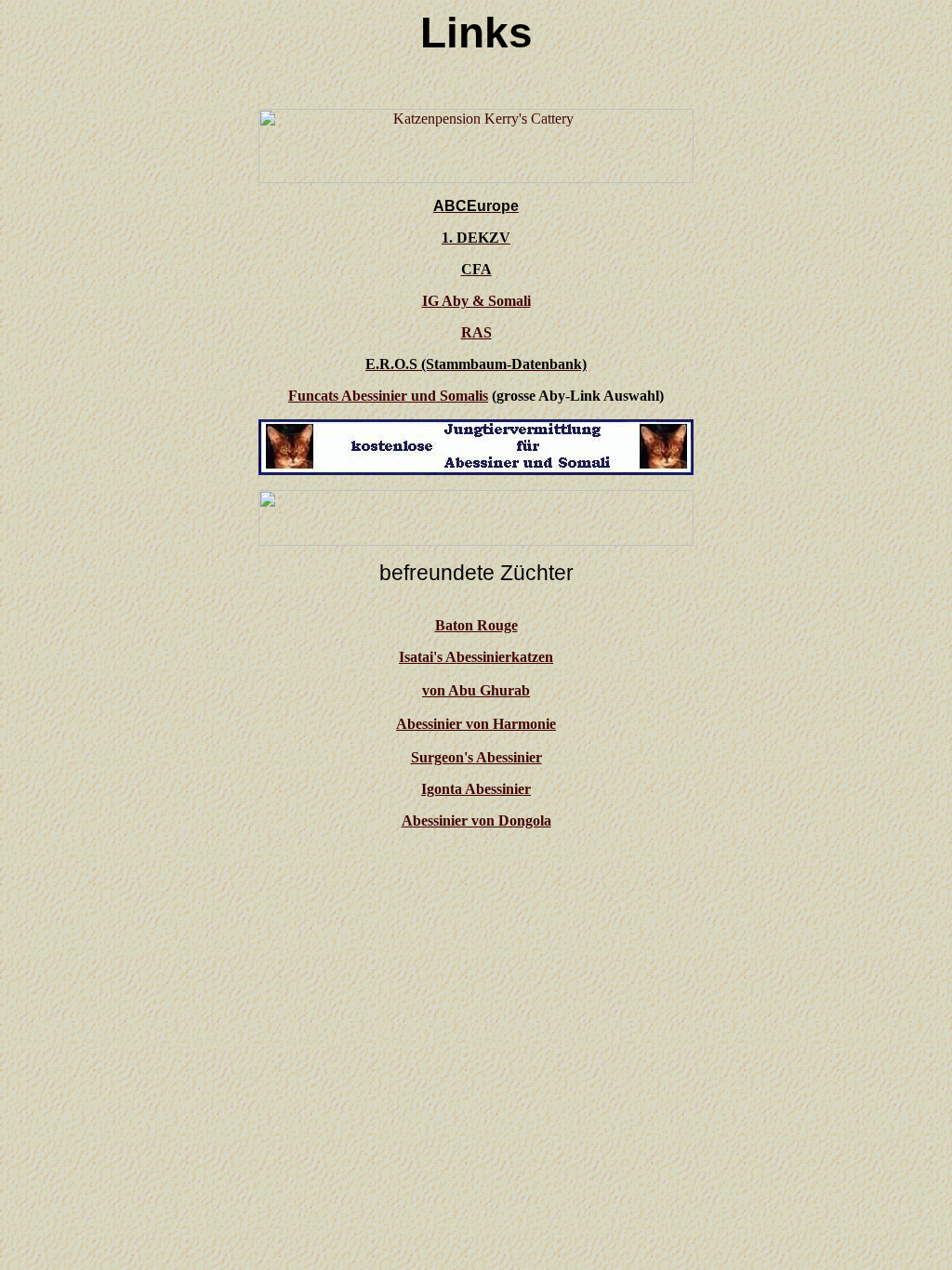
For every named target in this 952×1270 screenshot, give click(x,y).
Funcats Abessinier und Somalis (388, 395)
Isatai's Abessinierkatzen (476, 657)
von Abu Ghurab (476, 690)
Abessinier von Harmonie (476, 724)
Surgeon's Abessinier (476, 757)
